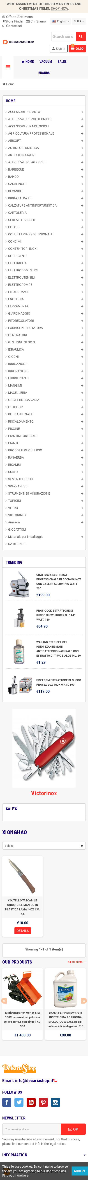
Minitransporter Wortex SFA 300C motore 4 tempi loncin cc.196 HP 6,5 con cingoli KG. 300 (22, 1019)
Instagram (55, 1102)
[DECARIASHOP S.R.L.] (19, 42)
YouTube (31, 1102)
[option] (22, 1006)
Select (9, 845)
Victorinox (44, 793)
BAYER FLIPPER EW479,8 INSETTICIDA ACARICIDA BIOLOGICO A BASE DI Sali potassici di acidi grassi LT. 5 (65, 1019)
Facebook (6, 1102)
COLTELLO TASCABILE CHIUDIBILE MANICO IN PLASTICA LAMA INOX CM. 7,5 (22, 907)
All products (77, 962)
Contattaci (13, 26)
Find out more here (15, 1175)
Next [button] (84, 1001)
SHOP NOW (59, 9)
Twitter (18, 1102)
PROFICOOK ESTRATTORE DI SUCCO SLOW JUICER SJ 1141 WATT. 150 (56, 615)
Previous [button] (4, 1001)
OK (75, 1129)
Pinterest (43, 1102)
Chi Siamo (38, 21)
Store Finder (12, 21)
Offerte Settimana (17, 17)
